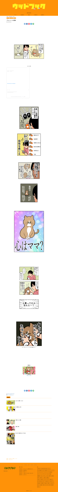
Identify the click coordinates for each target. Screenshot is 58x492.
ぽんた (49, 468)
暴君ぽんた (41, 477)
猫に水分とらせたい (42, 481)
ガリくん (46, 472)
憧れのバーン (25, 471)
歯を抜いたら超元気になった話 (41, 479)
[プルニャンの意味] (31, 24)
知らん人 (52, 483)
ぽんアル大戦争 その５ (19, 400)
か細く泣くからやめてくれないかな (28, 473)
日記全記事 (11, 393)
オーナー (43, 472)
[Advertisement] (29, 32)
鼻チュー (39, 486)
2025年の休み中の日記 (44, 468)
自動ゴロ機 (17, 426)
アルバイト (49, 470)
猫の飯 (45, 483)
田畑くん (49, 483)
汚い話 (47, 479)
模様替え (48, 477)
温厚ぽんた (51, 479)
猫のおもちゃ (47, 481)
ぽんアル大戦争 (45, 470)
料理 (38, 477)
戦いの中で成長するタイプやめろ (21, 433)
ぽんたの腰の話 (40, 470)
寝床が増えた (25, 470)
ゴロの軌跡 (50, 472)
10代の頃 (39, 468)
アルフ (53, 470)
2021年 (8, 393)
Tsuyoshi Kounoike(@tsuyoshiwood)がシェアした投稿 (18, 96)
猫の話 (13, 393)
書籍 (44, 477)
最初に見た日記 (29, 375)
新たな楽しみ (11, 459)
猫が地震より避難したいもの (13, 458)
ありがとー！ (25, 474)
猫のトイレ (52, 481)
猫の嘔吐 (42, 483)
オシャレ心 (39, 472)
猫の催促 (39, 483)
